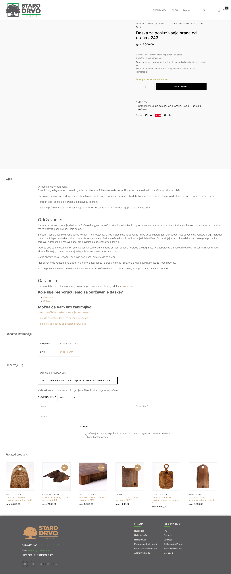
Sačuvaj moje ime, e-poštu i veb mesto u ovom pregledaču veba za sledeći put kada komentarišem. (130, 435)
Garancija (168, 539)
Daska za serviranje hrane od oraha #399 (55, 498)
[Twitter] (151, 115)
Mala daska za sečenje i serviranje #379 (128, 498)
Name (44, 406)
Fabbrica (48, 297)
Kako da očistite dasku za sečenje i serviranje (63, 312)
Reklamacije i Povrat (173, 544)
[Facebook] (146, 115)
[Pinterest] (33, 564)
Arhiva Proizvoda (142, 553)
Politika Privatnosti (173, 548)
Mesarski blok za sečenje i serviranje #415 (92, 498)
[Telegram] (165, 115)
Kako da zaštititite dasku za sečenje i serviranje (64, 318)
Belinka (47, 301)
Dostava (168, 535)
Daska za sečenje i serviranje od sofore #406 (19, 498)
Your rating (47, 397)
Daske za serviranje (162, 105)
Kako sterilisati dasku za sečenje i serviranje (62, 323)
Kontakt (187, 10)
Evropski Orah (66, 352)
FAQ (166, 531)
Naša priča (139, 531)
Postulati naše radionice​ (145, 548)
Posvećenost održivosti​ (145, 544)
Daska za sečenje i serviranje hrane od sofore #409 (165, 500)
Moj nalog (168, 553)
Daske (151, 23)
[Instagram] (41, 564)
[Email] (170, 115)
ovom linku (127, 286)
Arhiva (161, 23)
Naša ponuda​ (140, 539)
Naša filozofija (140, 535)
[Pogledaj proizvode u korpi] (224, 10)
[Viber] (48, 564)
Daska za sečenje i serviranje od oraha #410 (201, 498)
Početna (140, 23)
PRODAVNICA (160, 10)
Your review (142, 406)
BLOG (175, 10)
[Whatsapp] (56, 564)
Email (44, 416)
